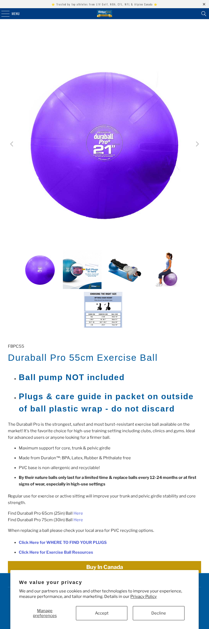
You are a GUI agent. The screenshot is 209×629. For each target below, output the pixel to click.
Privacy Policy (143, 596)
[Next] (197, 144)
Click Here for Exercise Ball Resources (56, 552)
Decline (158, 613)
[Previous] (12, 144)
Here (78, 513)
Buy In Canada (104, 567)
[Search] (204, 13)
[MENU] (2, 13)
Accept (102, 613)
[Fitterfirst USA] (104, 13)
